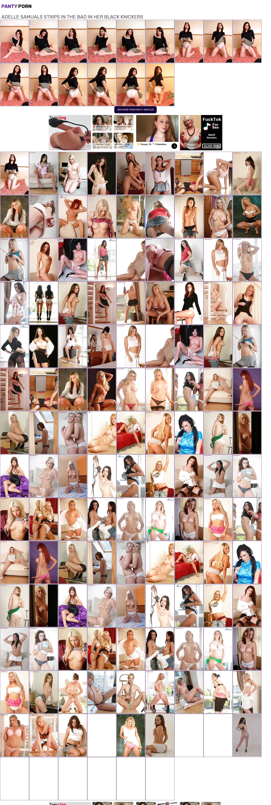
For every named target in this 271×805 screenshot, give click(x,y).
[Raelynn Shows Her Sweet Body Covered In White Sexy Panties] (101, 346)
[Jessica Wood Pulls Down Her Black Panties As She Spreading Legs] (14, 216)
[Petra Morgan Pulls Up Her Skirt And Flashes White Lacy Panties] (130, 432)
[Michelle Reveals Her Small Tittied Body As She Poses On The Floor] (189, 692)
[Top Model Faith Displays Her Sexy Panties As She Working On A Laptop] (43, 692)
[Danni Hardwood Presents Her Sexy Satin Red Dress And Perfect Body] (218, 735)
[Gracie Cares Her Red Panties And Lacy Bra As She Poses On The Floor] (130, 389)
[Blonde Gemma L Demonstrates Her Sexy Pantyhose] (14, 346)
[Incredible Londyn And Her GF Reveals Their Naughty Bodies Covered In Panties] (101, 519)
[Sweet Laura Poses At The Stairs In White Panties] (43, 216)
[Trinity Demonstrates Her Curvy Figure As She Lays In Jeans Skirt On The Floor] (130, 216)
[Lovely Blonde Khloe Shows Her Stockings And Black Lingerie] (159, 389)
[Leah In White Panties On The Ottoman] (130, 259)
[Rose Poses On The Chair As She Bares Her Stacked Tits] (247, 476)
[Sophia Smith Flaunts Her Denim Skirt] (189, 216)
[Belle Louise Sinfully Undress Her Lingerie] (218, 259)
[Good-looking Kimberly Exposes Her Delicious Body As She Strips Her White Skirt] (218, 476)
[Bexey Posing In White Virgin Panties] (130, 476)
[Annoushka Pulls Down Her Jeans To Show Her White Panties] (43, 259)
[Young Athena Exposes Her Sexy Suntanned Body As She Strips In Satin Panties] (247, 216)
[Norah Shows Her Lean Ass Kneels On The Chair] (130, 778)
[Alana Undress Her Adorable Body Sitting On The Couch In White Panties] (101, 778)
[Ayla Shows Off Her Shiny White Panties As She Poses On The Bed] (72, 476)
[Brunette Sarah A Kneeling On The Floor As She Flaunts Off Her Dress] (43, 432)
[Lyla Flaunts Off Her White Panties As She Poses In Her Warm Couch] (218, 519)
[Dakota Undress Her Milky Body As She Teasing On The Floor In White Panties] (218, 216)
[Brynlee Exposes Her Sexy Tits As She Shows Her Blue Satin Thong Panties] (218, 303)
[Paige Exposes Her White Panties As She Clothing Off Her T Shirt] (159, 735)
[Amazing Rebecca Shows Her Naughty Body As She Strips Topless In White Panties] (218, 173)
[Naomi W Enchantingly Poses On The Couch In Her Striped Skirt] (43, 476)
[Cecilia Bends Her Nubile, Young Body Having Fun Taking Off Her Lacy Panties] (159, 432)
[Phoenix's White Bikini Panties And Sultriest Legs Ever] (189, 303)
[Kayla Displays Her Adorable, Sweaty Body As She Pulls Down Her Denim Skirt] (218, 692)
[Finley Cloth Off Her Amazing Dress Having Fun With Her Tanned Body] (101, 216)
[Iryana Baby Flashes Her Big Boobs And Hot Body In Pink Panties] (247, 389)
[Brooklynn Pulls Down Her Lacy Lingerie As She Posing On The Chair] (159, 303)
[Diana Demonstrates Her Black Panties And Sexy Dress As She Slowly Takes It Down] (14, 303)
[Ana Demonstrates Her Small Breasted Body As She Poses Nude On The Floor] (72, 692)
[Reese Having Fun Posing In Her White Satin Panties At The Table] (72, 303)
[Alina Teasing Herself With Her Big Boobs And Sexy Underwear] (247, 259)
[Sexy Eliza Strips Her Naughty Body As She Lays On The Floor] (43, 735)
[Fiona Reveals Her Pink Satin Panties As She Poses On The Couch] (247, 173)
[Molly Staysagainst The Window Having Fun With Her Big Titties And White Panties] (101, 173)
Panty (16, 6)
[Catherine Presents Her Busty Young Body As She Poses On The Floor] (159, 692)
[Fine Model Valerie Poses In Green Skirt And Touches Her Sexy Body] (72, 173)
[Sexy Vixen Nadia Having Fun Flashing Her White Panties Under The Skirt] (159, 216)
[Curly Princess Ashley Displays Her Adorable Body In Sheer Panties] (14, 476)
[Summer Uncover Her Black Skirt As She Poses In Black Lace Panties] (189, 476)
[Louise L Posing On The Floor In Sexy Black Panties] (72, 346)
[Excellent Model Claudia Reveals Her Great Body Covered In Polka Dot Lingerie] (159, 173)
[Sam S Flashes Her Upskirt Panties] (43, 778)
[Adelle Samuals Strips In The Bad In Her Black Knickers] (14, 173)
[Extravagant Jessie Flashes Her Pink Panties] (130, 735)
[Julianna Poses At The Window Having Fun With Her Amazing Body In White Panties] (130, 303)
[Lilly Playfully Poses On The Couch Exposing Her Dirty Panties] (43, 173)
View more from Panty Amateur (135, 109)
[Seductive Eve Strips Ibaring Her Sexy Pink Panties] (14, 432)
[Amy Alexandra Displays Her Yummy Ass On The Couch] (218, 389)
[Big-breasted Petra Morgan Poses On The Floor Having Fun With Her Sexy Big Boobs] (101, 389)
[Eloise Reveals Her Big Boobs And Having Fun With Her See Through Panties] (101, 692)
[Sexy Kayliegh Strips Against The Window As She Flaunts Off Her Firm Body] (247, 692)
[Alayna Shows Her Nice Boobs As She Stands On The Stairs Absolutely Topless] (14, 259)
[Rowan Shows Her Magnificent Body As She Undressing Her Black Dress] (247, 735)
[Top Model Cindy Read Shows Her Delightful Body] (247, 303)
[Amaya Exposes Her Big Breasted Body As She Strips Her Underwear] (43, 346)
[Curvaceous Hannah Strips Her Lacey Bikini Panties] (14, 735)
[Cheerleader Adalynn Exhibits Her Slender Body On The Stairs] (101, 303)
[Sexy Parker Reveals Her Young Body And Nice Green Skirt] (218, 432)
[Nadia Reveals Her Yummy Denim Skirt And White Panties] (189, 259)
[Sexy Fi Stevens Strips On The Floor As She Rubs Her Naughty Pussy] (101, 432)
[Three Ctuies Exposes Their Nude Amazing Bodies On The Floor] (189, 389)
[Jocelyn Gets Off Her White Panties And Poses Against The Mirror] (189, 735)
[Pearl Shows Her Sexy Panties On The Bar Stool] (130, 692)
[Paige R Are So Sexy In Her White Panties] (159, 519)
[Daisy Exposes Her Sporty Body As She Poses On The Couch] (14, 519)
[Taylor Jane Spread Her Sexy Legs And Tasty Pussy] (101, 735)
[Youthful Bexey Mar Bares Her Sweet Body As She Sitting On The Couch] (72, 735)
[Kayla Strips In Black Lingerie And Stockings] (101, 259)
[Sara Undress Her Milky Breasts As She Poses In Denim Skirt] (130, 519)
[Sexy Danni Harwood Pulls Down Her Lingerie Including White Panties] (159, 778)
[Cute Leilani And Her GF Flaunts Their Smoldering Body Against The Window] (43, 303)
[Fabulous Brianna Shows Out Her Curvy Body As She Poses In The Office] (247, 432)
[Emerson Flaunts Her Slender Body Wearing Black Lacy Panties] (14, 778)
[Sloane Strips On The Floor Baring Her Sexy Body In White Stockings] (101, 476)
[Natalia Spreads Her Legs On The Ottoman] (159, 259)
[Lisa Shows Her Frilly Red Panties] (159, 476)
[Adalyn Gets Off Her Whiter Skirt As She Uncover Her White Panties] (189, 173)
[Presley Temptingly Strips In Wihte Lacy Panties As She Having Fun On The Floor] (72, 259)
